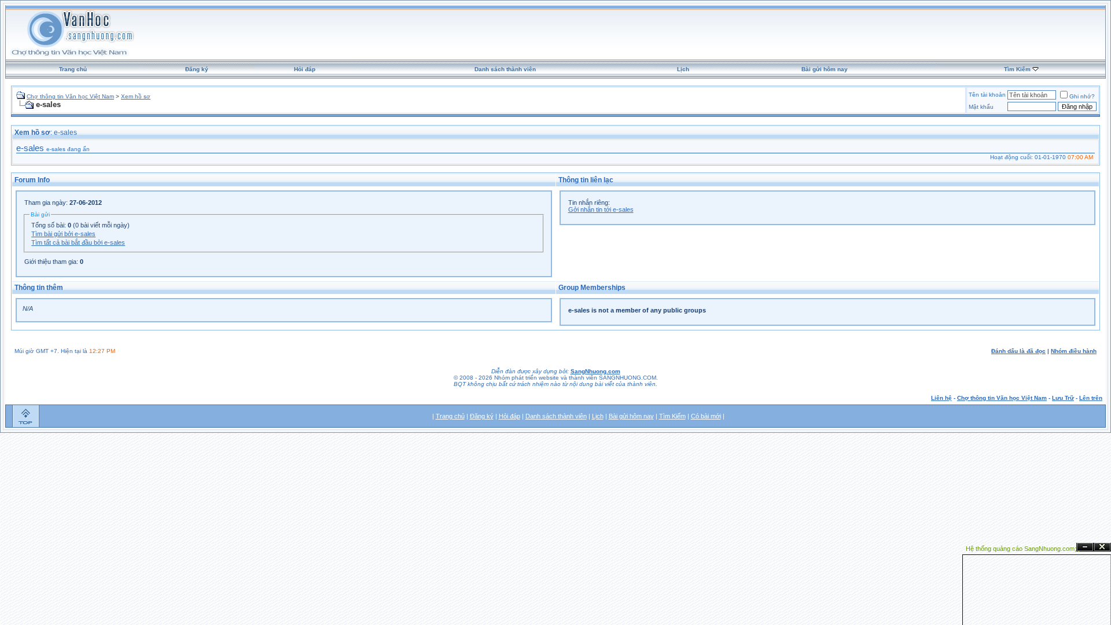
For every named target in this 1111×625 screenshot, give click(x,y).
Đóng (1102, 547)
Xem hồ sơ (135, 96)
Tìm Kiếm (1017, 69)
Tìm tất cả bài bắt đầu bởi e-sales (78, 242)
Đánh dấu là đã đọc (1018, 351)
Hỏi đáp (304, 69)
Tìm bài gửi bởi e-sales (63, 233)
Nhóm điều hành (1074, 351)
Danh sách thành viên (505, 69)
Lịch (683, 69)
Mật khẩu (981, 107)
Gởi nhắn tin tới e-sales (601, 209)
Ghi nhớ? (1082, 96)
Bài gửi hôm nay (824, 69)
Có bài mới (706, 416)
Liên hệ (941, 398)
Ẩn (1085, 547)
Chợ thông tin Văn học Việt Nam (70, 96)
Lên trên (1090, 398)
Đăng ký (196, 69)
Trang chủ (73, 69)
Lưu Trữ (1063, 398)
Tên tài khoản (987, 94)
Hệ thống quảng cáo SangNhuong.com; (1021, 548)
